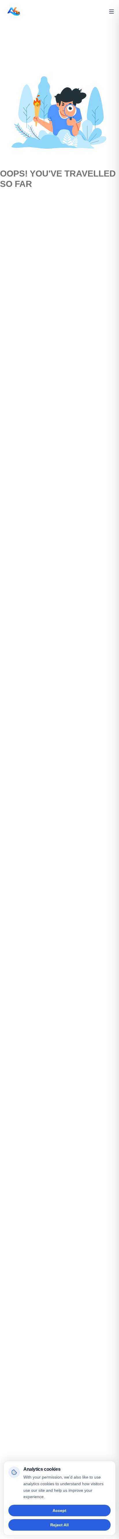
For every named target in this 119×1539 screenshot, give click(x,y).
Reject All (59, 1525)
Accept (59, 1510)
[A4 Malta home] (14, 11)
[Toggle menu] (111, 11)
